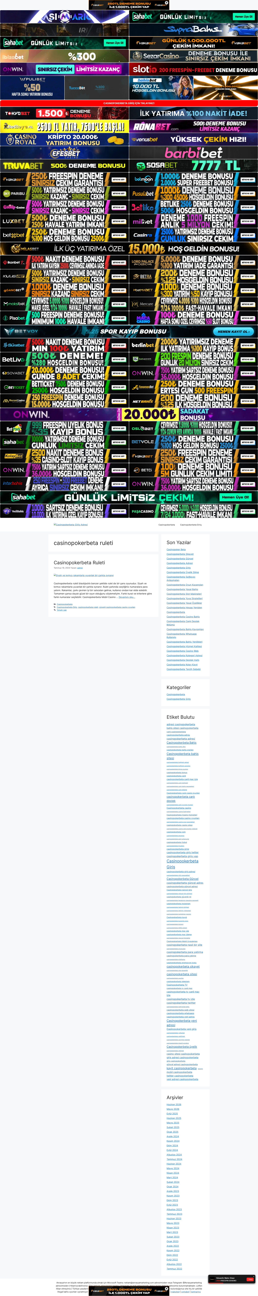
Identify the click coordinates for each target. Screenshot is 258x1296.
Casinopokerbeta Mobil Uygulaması (182, 941)
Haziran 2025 (174, 1118)
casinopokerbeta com (176, 832)
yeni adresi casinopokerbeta (182, 1079)
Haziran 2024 (174, 1163)
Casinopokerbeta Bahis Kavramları (185, 629)
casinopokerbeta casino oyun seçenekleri (181, 822)
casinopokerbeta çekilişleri (176, 1036)
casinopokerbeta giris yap (182, 856)
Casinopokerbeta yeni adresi (182, 1023)
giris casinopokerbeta (176, 1061)
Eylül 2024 (172, 1150)
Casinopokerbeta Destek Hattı (183, 660)
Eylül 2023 (172, 1205)
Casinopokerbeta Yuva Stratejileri (185, 598)
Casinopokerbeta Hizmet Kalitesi (184, 646)
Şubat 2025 (173, 1127)
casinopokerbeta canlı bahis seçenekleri (180, 786)
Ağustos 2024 (174, 1154)
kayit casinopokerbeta (182, 1068)
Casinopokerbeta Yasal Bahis (182, 589)
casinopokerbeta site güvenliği (177, 970)
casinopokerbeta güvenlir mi (179, 897)
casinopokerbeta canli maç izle (182, 779)
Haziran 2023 (174, 1218)
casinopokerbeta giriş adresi (181, 871)
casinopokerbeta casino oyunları (183, 818)
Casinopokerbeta (167, 524)
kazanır (200, 1069)
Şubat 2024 (173, 1182)
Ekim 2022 (172, 1255)
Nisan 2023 (173, 1227)
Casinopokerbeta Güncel (180, 558)
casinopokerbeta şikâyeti (175, 1051)
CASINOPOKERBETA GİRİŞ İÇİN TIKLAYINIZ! (129, 103)
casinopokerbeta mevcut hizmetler (178, 938)
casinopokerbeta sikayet (183, 966)
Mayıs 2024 (173, 1168)
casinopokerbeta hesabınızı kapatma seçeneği (182, 900)
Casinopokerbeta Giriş (191, 524)
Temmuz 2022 (174, 1268)
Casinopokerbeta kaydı (177, 917)
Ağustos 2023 (174, 1209)
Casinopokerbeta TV (177, 985)
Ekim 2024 (172, 1145)
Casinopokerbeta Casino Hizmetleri (182, 815)
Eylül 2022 (172, 1259)
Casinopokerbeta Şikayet (180, 554)
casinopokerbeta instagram (178, 904)
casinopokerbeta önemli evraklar (178, 1043)
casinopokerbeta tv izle (181, 999)
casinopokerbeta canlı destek (181, 798)
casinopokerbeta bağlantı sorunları (178, 766)
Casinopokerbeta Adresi (180, 563)
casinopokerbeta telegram (178, 981)
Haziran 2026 (174, 1104)
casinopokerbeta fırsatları (175, 846)
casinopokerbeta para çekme (181, 955)
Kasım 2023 (173, 1195)
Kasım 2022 (173, 1250)
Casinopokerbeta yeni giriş (181, 1029)
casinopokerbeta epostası (175, 836)
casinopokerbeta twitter (181, 1002)
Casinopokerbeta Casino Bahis (183, 616)
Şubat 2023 (173, 1236)
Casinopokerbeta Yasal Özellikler (184, 603)
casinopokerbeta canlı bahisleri (177, 783)
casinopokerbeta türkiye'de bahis (178, 1007)
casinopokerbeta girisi (178, 849)
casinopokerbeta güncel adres (185, 882)
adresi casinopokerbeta (181, 724)
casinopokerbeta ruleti (88, 607)
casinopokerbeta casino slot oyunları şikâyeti (182, 829)
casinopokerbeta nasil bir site (184, 944)
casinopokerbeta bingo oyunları (177, 769)
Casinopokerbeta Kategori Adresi (184, 655)
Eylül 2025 (172, 1113)
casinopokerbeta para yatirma (185, 952)
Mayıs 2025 (173, 1122)
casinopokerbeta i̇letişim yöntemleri (179, 911)
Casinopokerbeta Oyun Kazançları (185, 584)
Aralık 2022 (173, 1246)
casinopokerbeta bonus (177, 772)
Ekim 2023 (172, 1200)
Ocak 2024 (172, 1186)
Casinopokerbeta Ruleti (79, 562)
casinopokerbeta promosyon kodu (181, 963)
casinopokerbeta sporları (175, 978)
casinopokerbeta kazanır (175, 924)
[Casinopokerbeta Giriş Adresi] (71, 524)
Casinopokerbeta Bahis (181, 742)
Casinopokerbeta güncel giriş (179, 890)
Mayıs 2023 (173, 1223)
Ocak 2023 (172, 1241)
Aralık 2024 (173, 1136)
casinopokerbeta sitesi (182, 974)
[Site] (64, 179)
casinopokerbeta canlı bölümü (177, 790)
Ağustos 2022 (174, 1264)
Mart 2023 (172, 1232)
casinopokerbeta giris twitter (183, 852)
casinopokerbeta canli (176, 776)
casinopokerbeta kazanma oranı (177, 921)
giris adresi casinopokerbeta (182, 1057)
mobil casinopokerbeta (179, 1072)
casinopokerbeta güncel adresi (182, 886)
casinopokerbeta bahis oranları (180, 750)
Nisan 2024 (173, 1173)
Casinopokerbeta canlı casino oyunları (183, 793)
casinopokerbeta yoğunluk (176, 1033)
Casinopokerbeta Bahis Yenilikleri (184, 641)
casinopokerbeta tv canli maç (179, 988)
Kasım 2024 (173, 1141)
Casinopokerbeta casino (179, 808)
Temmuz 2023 (174, 1214)
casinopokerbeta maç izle (178, 931)
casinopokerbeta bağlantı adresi (178, 762)
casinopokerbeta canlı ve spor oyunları (180, 805)
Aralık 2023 (173, 1191)
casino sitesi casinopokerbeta (183, 1053)
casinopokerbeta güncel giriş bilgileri (179, 894)
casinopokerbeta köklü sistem (177, 928)
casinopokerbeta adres (178, 735)
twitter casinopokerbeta (180, 1075)
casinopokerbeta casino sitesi (179, 825)
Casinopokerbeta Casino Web (183, 651)
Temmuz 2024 (174, 1159)
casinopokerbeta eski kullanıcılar (178, 839)
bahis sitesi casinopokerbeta (182, 728)
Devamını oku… (127, 597)
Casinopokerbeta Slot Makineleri (184, 594)
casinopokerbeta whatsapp (180, 1013)
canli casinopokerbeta (176, 732)
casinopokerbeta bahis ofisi (176, 747)
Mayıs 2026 (173, 1109)
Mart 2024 (172, 1177)
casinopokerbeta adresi (181, 738)
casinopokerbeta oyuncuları (176, 949)
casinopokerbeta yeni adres (181, 1017)
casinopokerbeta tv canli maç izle (183, 993)
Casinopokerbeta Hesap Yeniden (184, 607)
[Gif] (129, 248)
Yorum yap (62, 610)
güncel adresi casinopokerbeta (182, 1064)
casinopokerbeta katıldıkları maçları (179, 914)
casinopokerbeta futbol (177, 842)
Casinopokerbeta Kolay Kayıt (182, 664)
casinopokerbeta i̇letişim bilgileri (178, 907)
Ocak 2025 (172, 1132)
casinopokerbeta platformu (176, 959)
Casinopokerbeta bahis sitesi (183, 756)
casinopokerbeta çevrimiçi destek (178, 1040)
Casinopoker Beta (176, 549)
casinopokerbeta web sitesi (180, 1010)
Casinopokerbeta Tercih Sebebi (184, 669)
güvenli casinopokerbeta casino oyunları (117, 607)
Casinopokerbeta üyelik (182, 1046)
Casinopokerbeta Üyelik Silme (183, 572)
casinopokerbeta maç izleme (179, 934)
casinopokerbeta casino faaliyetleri (179, 812)
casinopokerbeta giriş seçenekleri (178, 875)
